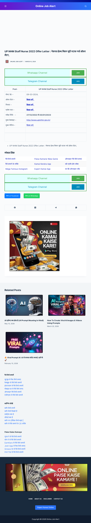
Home (31, 499)
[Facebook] (15, 207)
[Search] (85, 6)
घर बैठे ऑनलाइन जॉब (72, 169)
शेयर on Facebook (12, 196)
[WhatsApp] (76, 207)
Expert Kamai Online (45, 507)
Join (78, 73)
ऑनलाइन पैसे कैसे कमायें (13, 392)
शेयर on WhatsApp (31, 196)
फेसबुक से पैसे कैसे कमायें (13, 382)
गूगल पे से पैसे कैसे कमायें (13, 436)
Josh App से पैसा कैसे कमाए (15, 446)
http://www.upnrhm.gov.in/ (38, 120)
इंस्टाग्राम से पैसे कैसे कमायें (14, 386)
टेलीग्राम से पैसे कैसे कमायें (14, 395)
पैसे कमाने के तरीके (11, 164)
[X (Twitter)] (35, 207)
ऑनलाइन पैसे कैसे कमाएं (73, 159)
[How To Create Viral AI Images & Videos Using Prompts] (66, 305)
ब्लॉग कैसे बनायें (10, 408)
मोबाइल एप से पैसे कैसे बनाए (14, 389)
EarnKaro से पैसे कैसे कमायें (15, 443)
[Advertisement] (45, 26)
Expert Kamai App (42, 169)
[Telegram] (56, 207)
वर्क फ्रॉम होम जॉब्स (71, 164)
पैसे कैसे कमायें (10, 159)
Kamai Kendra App (42, 164)
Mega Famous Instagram (16, 169)
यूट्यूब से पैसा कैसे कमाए (13, 379)
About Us (38, 499)
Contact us (58, 499)
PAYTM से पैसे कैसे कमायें (14, 452)
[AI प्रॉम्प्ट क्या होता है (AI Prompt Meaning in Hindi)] (24, 305)
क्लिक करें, (30, 125)
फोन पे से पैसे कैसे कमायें (13, 440)
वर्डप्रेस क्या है (9, 414)
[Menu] (5, 6)
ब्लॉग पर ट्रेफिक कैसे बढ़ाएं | (14, 420)
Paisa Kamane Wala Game (46, 159)
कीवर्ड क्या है (9, 417)
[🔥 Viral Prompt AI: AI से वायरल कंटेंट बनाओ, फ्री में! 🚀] (24, 342)
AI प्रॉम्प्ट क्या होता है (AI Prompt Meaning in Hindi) (24, 320)
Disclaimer (48, 499)
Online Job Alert (45, 6)
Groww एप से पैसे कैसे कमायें (15, 449)
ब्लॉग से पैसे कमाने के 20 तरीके (15, 423)
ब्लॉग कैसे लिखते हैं (11, 411)
